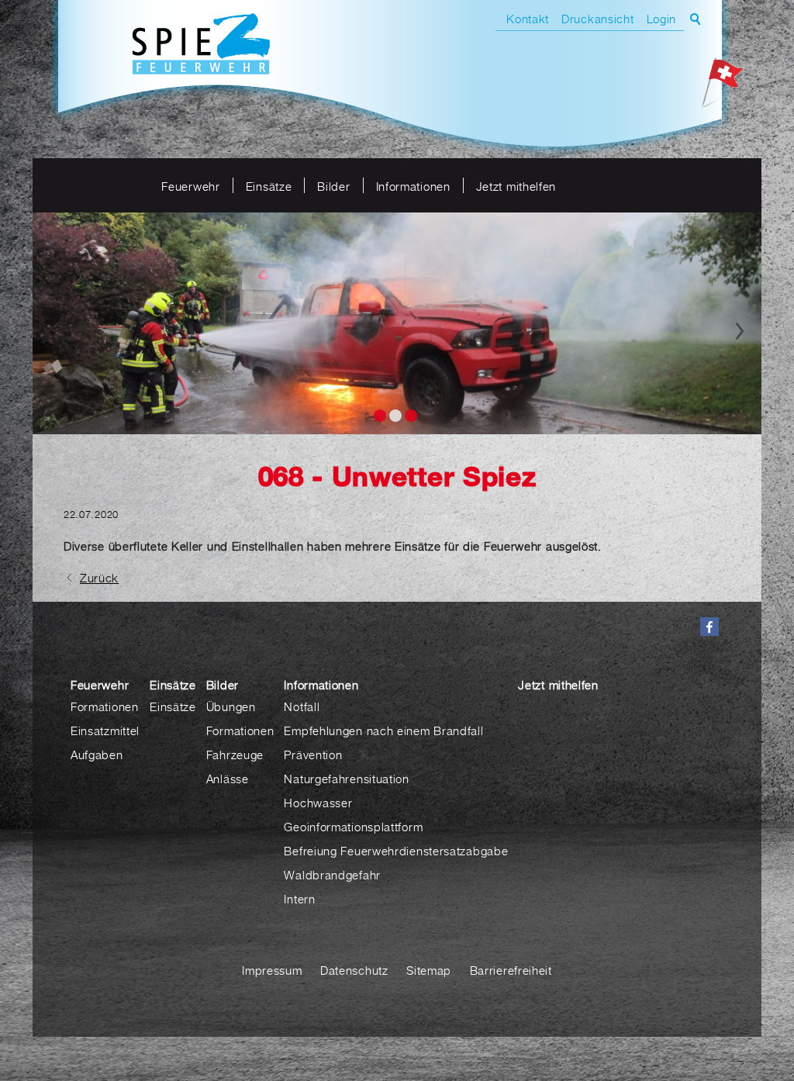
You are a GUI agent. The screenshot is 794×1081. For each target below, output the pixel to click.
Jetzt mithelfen (516, 186)
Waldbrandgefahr (332, 875)
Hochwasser (318, 803)
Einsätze (269, 186)
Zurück (99, 578)
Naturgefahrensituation (346, 779)
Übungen (231, 706)
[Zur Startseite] (201, 45)
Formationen (105, 706)
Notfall (301, 706)
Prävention (313, 755)
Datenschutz (354, 970)
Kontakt (527, 19)
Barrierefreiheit (511, 970)
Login (662, 19)
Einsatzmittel (105, 730)
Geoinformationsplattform (353, 827)
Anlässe (227, 779)
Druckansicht (597, 19)
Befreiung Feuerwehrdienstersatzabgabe (396, 851)
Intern (299, 899)
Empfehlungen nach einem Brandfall (383, 730)
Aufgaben (97, 755)
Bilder (333, 186)
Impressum (272, 970)
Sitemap (428, 970)
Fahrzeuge (235, 755)
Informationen (413, 186)
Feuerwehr (190, 186)
